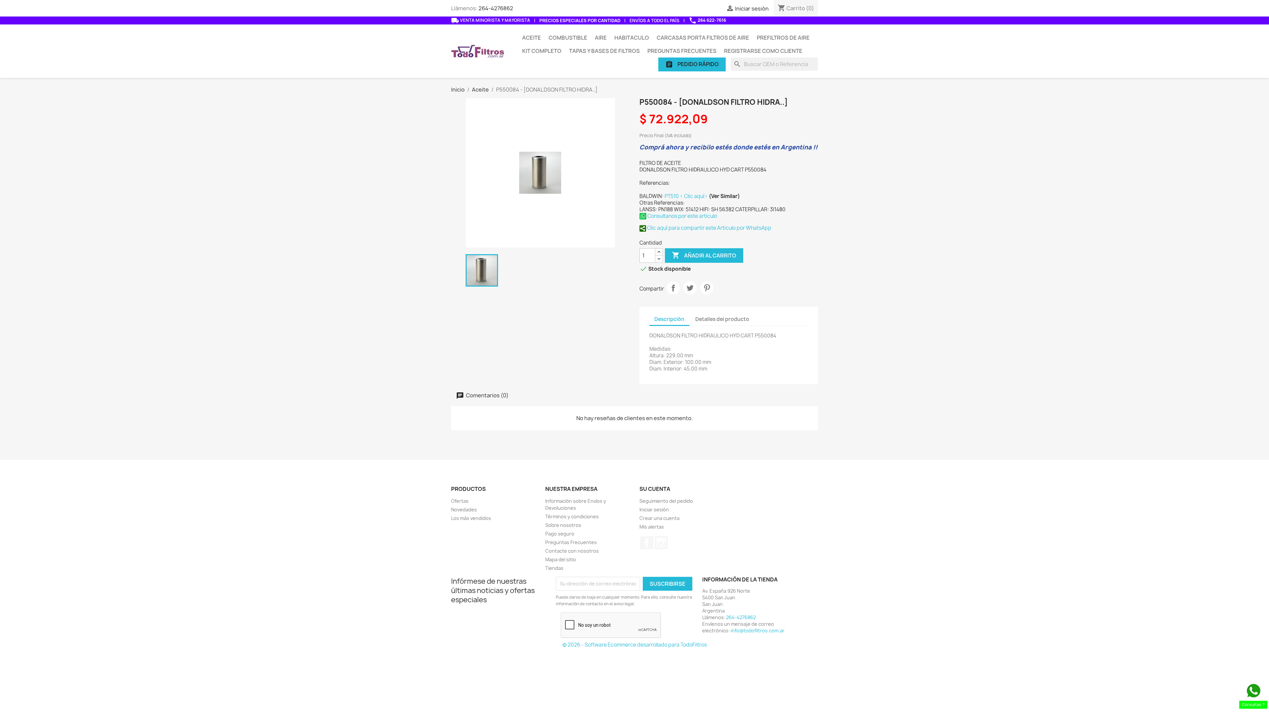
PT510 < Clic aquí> (687, 196)
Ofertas (460, 501)
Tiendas (554, 568)
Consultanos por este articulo (681, 216)
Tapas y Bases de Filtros (604, 51)
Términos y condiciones (572, 516)
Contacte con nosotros (572, 551)
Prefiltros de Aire (783, 37)
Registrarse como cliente (763, 51)
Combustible (568, 37)
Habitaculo (631, 37)
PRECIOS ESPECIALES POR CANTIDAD (579, 20)
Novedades (464, 509)
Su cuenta (654, 489)
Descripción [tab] (669, 319)
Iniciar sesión (654, 509)
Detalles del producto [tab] (722, 319)
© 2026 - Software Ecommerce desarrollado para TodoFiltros (634, 644)
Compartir (673, 288)
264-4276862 (496, 8)
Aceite (531, 37)
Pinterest (706, 288)
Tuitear (690, 288)
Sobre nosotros (563, 525)
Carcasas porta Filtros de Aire (703, 37)
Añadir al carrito (704, 255)
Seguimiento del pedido (666, 501)
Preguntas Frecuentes (681, 51)
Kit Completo (541, 51)
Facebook (646, 542)
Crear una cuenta (659, 518)
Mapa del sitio (560, 559)
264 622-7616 (707, 20)
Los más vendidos (471, 518)
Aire (601, 37)
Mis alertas (651, 527)
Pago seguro (559, 534)
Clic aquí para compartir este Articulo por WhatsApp (708, 227)
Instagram (661, 542)
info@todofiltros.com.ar (758, 630)
